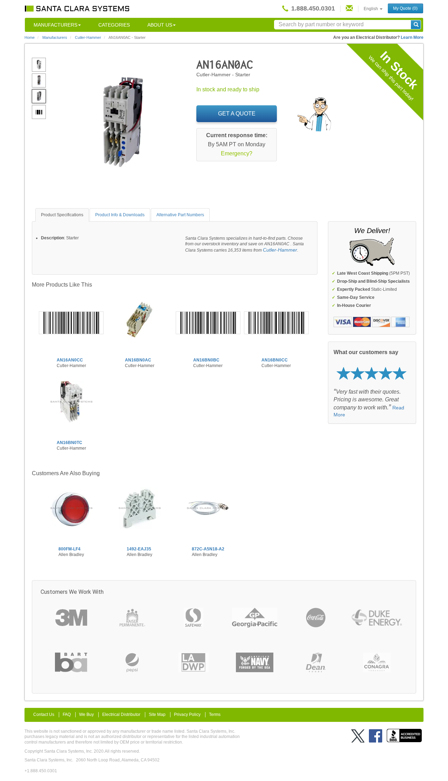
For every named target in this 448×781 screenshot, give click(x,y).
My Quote (405, 8)
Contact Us (43, 714)
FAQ (67, 714)
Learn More (412, 37)
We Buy (86, 714)
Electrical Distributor (121, 714)
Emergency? (236, 153)
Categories (114, 25)
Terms (214, 714)
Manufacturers (55, 25)
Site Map (157, 714)
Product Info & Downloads (120, 214)
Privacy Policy (187, 714)
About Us (159, 25)
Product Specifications (62, 214)
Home (29, 37)
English (371, 8)
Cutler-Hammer (280, 250)
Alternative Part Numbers (180, 214)
